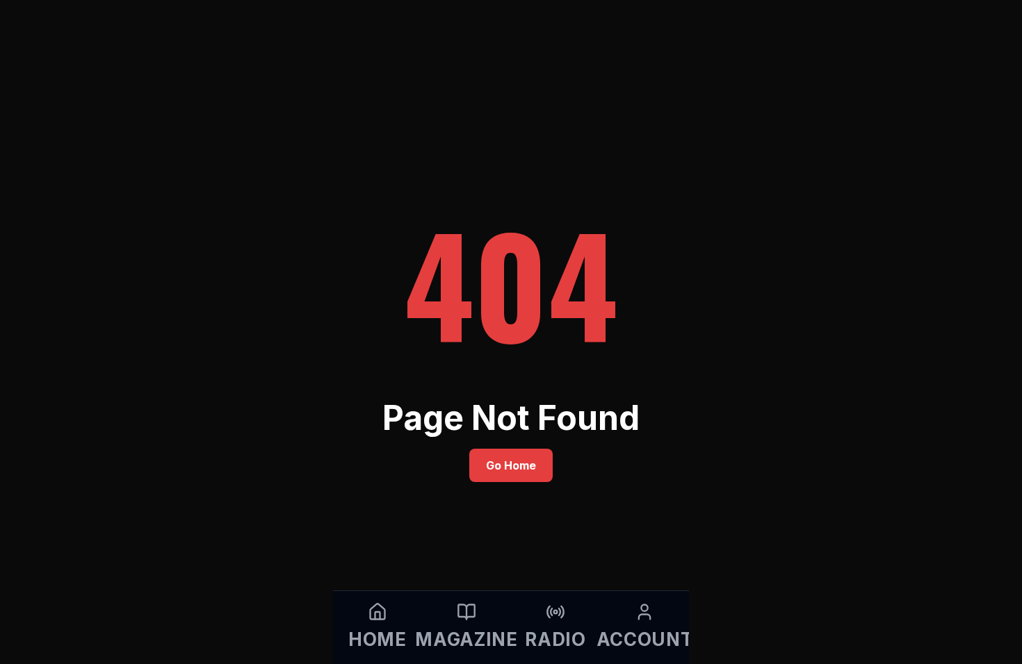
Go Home (511, 465)
